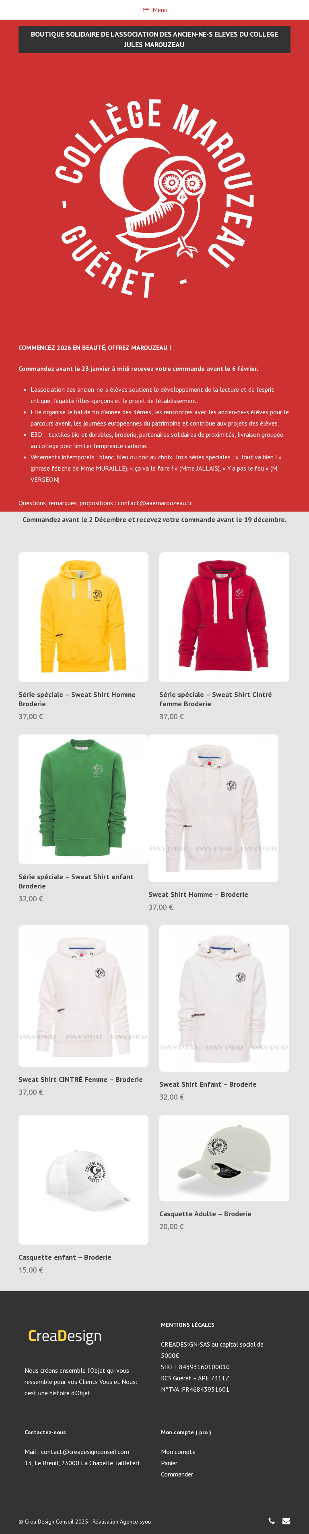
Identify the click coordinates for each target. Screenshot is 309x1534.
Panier (169, 1463)
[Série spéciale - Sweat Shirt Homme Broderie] (83, 617)
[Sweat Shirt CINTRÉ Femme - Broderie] (83, 996)
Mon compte (178, 1452)
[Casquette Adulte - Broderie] (224, 1158)
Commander (177, 1474)
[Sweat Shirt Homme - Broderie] (213, 808)
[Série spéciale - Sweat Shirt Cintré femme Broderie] (224, 617)
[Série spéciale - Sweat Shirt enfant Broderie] (83, 799)
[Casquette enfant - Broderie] (83, 1180)
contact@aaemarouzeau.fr (155, 503)
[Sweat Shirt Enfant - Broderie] (224, 998)
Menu (159, 10)
